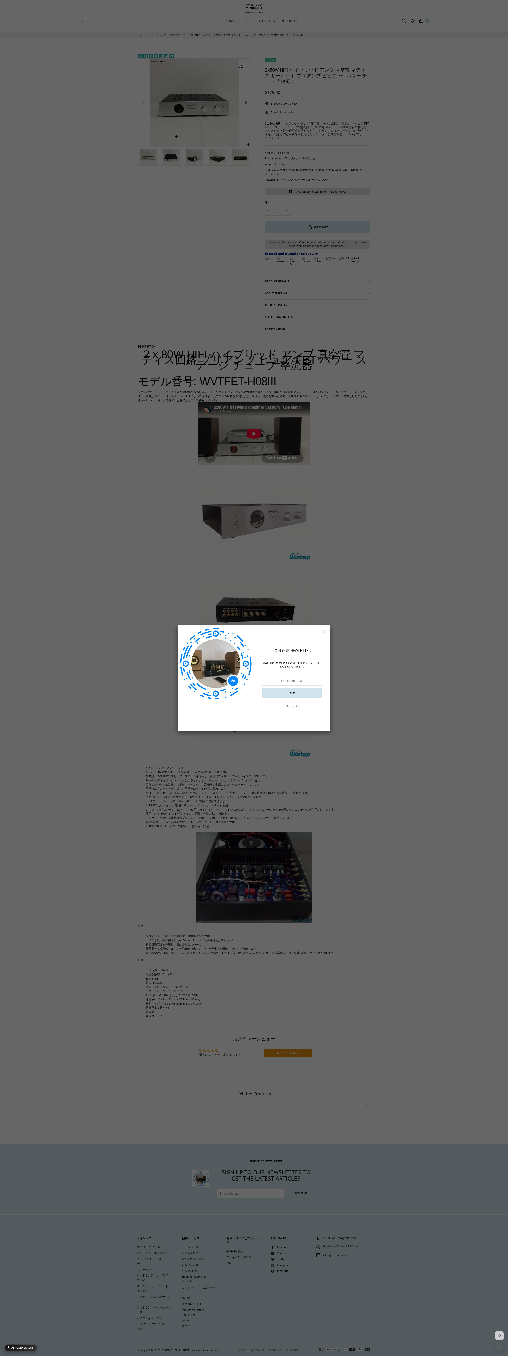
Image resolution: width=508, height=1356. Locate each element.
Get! (292, 693)
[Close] (324, 631)
